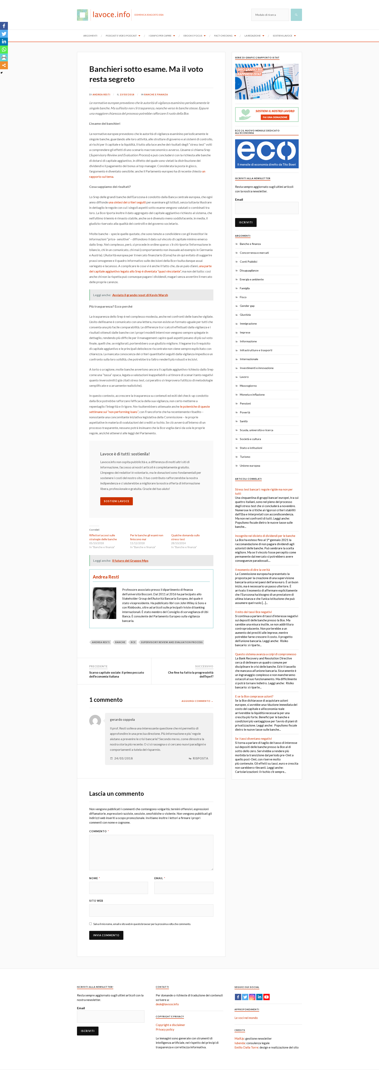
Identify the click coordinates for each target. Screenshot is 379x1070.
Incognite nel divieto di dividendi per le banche (265, 535)
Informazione (248, 341)
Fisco (243, 297)
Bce (133, 642)
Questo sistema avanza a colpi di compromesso (265, 654)
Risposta (200, 758)
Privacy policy (165, 1029)
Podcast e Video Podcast (121, 35)
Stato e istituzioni (251, 447)
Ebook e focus (193, 35)
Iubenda (240, 1043)
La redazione (253, 35)
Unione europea (250, 465)
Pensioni (245, 403)
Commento (99, 831)
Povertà (245, 412)
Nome (94, 878)
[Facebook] (4, 26)
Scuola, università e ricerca (256, 430)
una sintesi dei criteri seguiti (127, 202)
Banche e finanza (156, 94)
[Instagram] (252, 997)
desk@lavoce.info (167, 1004)
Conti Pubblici (248, 261)
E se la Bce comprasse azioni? (254, 696)
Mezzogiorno (248, 385)
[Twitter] (4, 34)
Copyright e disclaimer (170, 1025)
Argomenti (90, 35)
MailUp (239, 1038)
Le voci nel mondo (246, 1017)
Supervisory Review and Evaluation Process (172, 642)
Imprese (245, 332)
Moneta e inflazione (252, 394)
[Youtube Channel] (266, 997)
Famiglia (245, 288)
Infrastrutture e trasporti (256, 350)
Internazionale (249, 359)
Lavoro (244, 376)
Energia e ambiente (252, 279)
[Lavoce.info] (105, 15)
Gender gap (247, 305)
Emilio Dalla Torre (246, 1047)
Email (159, 878)
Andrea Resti (101, 94)
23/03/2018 (127, 94)
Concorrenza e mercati (254, 252)
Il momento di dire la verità (252, 569)
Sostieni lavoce (282, 35)
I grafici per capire (160, 35)
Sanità (244, 421)
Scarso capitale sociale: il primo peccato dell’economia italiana (116, 674)
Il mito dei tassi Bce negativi (253, 612)
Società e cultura (250, 439)
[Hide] (1, 72)
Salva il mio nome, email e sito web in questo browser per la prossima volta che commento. (142, 924)
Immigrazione (248, 323)
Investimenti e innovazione (257, 368)
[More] (4, 65)
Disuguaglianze (249, 270)
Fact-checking (223, 35)
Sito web (96, 900)
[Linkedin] (4, 42)
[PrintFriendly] (4, 57)
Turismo (245, 456)
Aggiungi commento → (197, 701)
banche (120, 642)
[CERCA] (296, 15)
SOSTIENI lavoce (116, 501)
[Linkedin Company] (259, 997)
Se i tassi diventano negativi (253, 738)
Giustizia (245, 314)
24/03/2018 (123, 758)
